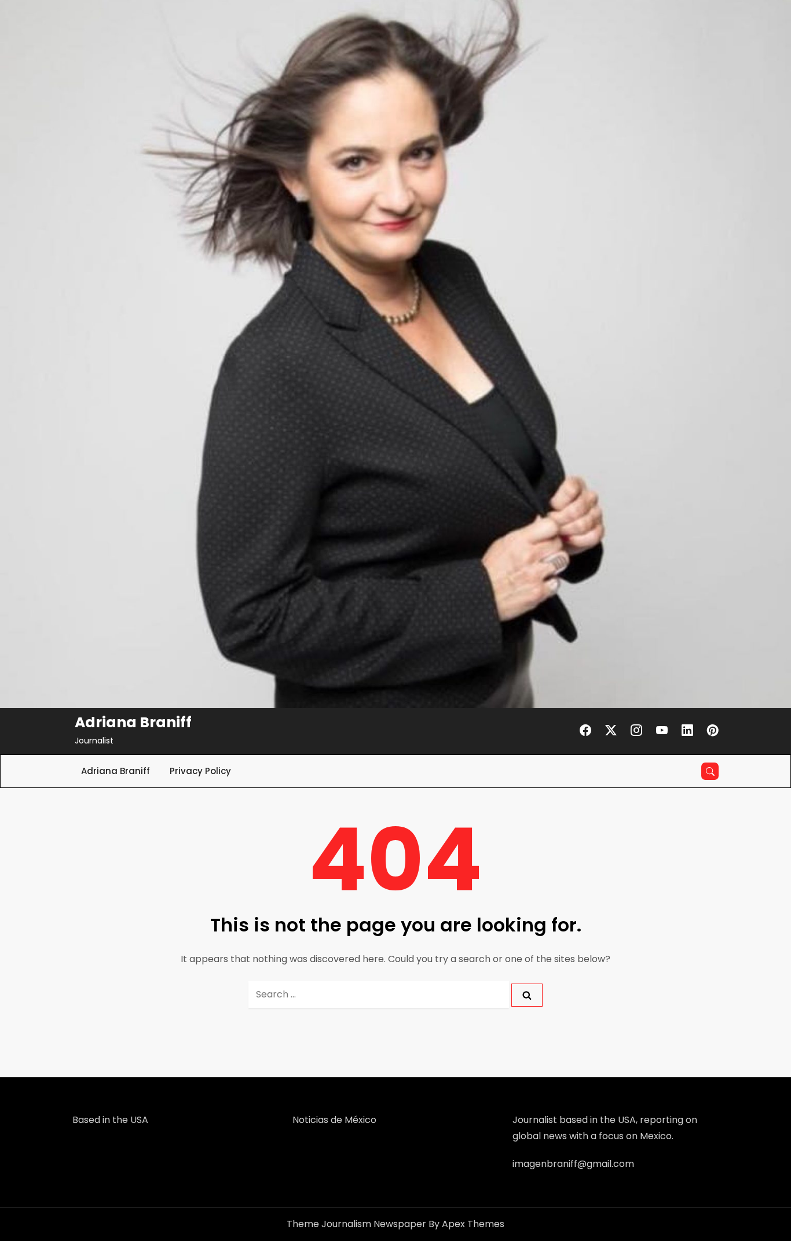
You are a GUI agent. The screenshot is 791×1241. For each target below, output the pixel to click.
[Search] (527, 995)
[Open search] (710, 771)
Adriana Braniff (133, 722)
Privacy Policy (200, 771)
